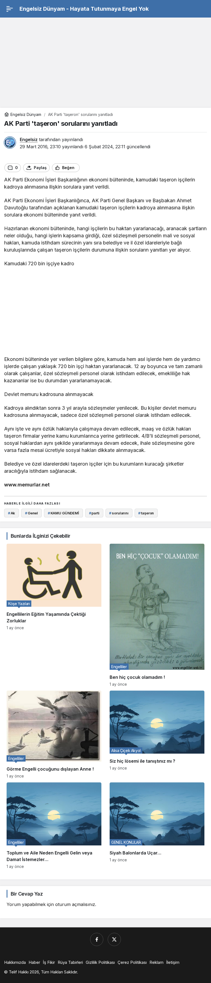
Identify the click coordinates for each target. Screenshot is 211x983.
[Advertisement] (105, 60)
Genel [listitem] (31, 513)
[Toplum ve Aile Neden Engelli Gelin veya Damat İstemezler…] (54, 825)
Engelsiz (29, 139)
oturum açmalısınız (75, 904)
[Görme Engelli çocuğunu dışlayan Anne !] (54, 734)
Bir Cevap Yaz (27, 894)
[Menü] (9, 8)
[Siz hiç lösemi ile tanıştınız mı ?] (157, 734)
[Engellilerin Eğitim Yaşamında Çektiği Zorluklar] (54, 615)
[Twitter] (114, 939)
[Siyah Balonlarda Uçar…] (157, 825)
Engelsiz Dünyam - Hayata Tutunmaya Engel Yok (84, 8)
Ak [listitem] (11, 513)
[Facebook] (96, 939)
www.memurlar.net (27, 485)
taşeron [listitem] (146, 513)
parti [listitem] (94, 513)
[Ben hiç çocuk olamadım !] (157, 615)
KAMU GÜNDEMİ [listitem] (63, 513)
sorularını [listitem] (119, 513)
